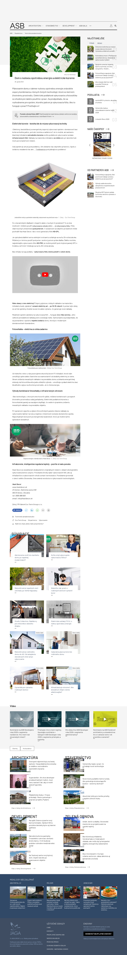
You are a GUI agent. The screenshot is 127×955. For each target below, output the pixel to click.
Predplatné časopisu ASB (55, 935)
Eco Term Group (20, 520)
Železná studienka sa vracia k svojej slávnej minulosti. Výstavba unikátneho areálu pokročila (105, 49)
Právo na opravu (53, 942)
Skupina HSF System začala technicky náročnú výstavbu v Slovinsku (105, 194)
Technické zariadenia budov (24, 517)
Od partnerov (32, 520)
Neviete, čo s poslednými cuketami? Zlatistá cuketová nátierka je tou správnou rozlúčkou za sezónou (109, 905)
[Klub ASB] (111, 25)
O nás (48, 927)
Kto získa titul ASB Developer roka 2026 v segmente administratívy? (76, 732)
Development (69, 26)
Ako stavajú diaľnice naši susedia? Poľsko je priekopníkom (104, 84)
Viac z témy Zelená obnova (75, 867)
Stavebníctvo (52, 26)
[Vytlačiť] (48, 510)
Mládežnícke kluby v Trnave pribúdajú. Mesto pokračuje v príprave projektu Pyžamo (40, 797)
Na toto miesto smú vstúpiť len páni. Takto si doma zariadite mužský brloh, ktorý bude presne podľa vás (72, 904)
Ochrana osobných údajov (56, 945)
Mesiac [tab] (99, 43)
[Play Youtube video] (45, 274)
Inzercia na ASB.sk (53, 938)
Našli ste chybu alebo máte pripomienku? (29, 524)
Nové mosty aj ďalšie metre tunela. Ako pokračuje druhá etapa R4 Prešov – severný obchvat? (96, 781)
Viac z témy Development (21, 868)
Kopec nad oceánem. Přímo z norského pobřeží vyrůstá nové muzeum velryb (34, 903)
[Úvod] (17, 25)
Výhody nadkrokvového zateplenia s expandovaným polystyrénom (104, 185)
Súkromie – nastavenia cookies (57, 949)
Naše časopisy (95, 129)
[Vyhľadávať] (115, 25)
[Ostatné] (90, 25)
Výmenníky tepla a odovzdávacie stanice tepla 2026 (104, 110)
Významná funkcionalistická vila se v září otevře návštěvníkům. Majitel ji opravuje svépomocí (17, 904)
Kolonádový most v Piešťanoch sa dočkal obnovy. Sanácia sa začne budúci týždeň (106, 58)
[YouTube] (37, 510)
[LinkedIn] (31, 510)
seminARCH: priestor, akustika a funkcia (105, 101)
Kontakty (50, 931)
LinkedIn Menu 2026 (102, 119)
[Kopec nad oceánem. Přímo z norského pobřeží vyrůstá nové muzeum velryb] (35, 892)
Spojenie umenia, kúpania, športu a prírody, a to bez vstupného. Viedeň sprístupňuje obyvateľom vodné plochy (104, 66)
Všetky (15, 748)
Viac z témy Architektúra (21, 808)
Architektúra (35, 26)
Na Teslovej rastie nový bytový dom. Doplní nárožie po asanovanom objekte (41, 857)
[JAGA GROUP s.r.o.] (15, 928)
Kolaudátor (27, 748)
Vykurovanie (43, 520)
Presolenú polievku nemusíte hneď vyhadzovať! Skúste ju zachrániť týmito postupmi (91, 904)
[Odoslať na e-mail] (43, 510)
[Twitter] (26, 510)
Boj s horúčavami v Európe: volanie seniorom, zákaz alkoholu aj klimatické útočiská (96, 856)
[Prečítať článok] (22, 719)
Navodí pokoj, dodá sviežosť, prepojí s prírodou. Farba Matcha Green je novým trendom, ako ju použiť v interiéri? (55, 905)
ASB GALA (83, 26)
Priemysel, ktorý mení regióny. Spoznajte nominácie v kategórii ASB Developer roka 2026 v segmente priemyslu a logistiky (50, 735)
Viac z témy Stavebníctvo (75, 808)
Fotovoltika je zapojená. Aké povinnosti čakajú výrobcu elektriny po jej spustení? (105, 75)
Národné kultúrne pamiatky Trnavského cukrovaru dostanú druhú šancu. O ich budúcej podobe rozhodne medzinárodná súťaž (41, 841)
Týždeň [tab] (91, 43)
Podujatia (93, 94)
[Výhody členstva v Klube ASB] (16, 115)
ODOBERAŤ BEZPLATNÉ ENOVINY (98, 934)
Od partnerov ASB (98, 170)
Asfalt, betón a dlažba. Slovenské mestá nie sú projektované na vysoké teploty (95, 824)
